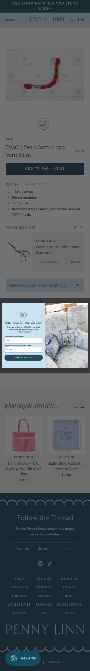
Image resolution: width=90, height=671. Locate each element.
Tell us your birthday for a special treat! (18, 345)
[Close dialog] (85, 305)
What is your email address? (14, 336)
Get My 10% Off (24, 358)
